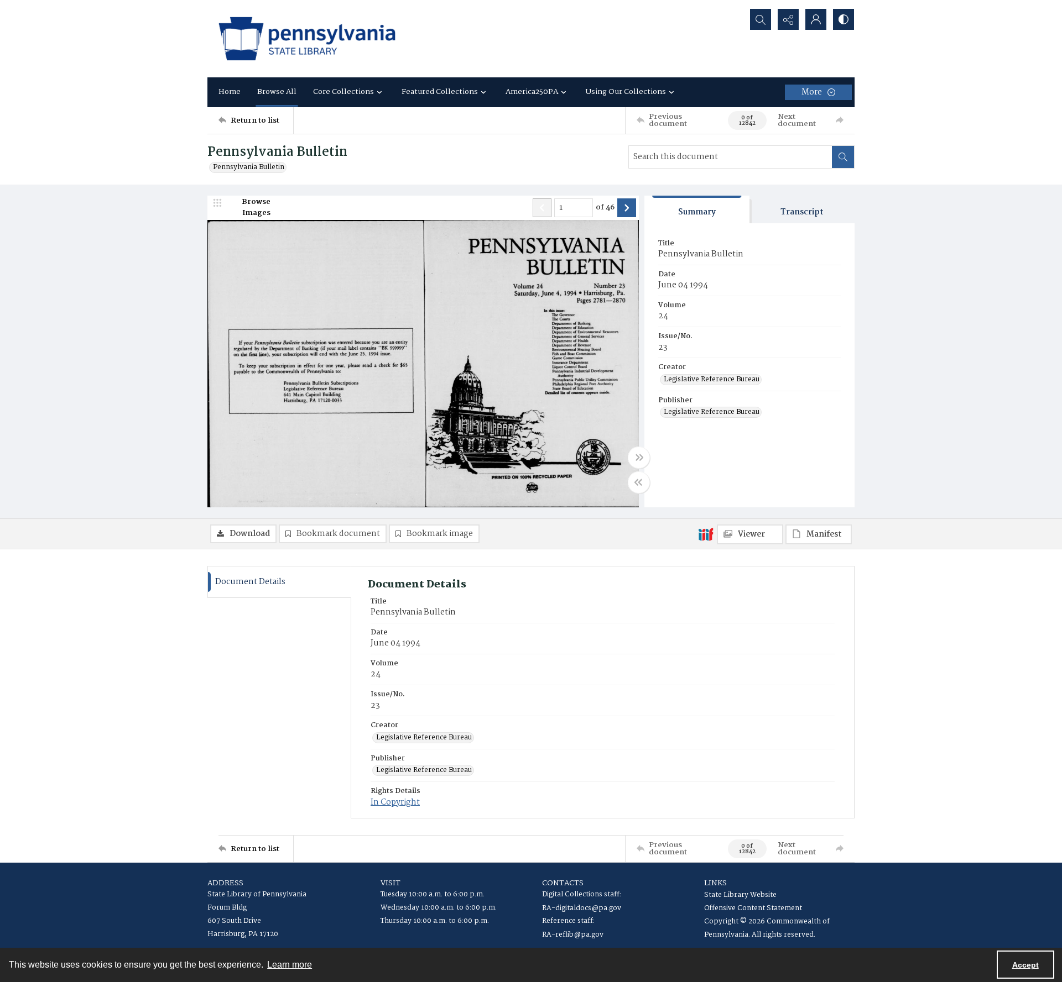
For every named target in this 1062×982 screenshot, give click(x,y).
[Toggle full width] (639, 458)
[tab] (696, 210)
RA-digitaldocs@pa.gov (581, 908)
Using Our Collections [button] (626, 92)
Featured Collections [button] (440, 92)
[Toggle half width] (639, 482)
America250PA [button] (532, 92)
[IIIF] (706, 533)
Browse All (276, 92)
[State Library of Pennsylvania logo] (306, 39)
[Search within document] (843, 157)
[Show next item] (626, 207)
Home (229, 92)
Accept (1025, 964)
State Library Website (740, 895)
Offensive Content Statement (753, 908)
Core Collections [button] (343, 92)
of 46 (605, 207)
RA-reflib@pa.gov (572, 935)
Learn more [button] (289, 964)
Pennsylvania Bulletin (248, 167)
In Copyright (395, 802)
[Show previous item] (542, 207)
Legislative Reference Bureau (711, 379)
